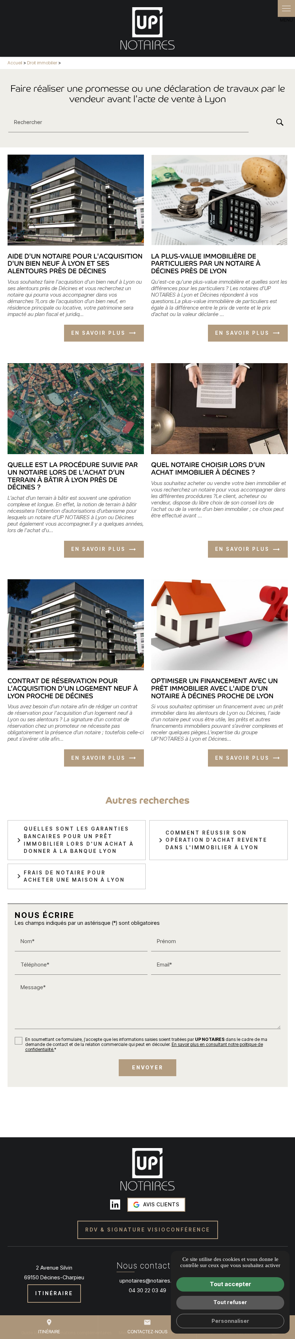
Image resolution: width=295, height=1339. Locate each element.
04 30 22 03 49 (147, 1290)
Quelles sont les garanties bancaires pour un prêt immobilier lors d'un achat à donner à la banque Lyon (79, 840)
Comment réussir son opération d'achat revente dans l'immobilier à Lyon (216, 840)
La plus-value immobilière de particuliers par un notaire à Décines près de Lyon (205, 263)
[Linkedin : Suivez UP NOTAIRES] (115, 1204)
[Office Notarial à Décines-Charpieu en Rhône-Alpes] (147, 28)
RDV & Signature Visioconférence (147, 1230)
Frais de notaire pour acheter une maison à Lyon (74, 876)
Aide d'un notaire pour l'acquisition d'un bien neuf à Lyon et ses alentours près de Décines (75, 263)
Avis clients (161, 1204)
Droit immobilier (42, 62)
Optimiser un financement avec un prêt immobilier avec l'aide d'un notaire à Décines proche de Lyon (214, 688)
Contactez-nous (147, 1327)
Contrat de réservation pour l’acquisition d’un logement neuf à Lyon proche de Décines (73, 688)
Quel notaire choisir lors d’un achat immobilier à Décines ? (208, 468)
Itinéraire (49, 1327)
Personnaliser (230, 1321)
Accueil (15, 62)
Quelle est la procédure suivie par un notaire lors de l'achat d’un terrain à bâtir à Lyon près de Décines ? (73, 476)
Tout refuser (230, 1302)
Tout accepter (230, 1284)
